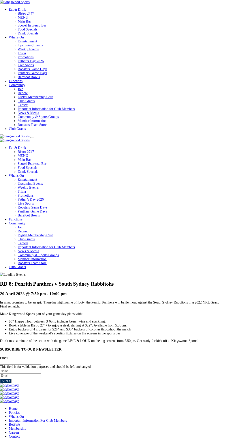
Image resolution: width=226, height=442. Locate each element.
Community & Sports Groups (38, 117)
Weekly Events (28, 49)
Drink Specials (28, 33)
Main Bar (24, 21)
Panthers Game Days (32, 73)
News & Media (28, 113)
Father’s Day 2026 (31, 61)
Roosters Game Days (32, 69)
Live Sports (26, 65)
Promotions (26, 57)
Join (20, 89)
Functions (16, 81)
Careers (23, 105)
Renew (23, 93)
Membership (17, 428)
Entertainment (27, 41)
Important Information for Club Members (46, 109)
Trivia (22, 53)
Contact (14, 436)
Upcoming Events (30, 45)
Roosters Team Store (32, 125)
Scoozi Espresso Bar (32, 25)
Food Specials (27, 29)
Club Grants (26, 101)
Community (17, 85)
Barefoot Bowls (29, 77)
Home (13, 408)
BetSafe (14, 424)
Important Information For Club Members (38, 420)
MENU (23, 17)
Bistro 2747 (26, 13)
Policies (14, 412)
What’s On (16, 37)
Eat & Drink (17, 9)
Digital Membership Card (35, 97)
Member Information (32, 121)
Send (6, 381)
